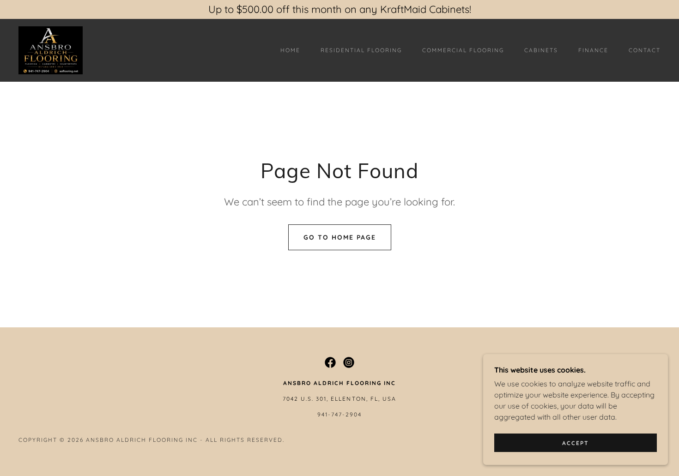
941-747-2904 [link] (339, 414)
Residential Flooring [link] (361, 50)
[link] (50, 49)
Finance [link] (593, 50)
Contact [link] (645, 50)
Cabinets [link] (541, 50)
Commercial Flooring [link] (463, 50)
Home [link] (290, 50)
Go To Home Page (339, 237)
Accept (575, 443)
